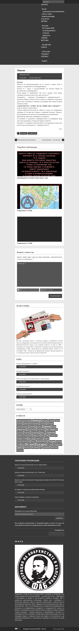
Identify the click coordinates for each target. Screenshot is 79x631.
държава (46, 447)
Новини (46, 426)
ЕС (40, 447)
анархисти (53, 435)
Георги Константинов (31, 423)
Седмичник (32, 133)
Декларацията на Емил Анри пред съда (32, 178)
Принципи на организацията (53, 11)
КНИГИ (44, 47)
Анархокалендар (48, 16)
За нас (44, 9)
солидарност (57, 444)
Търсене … (46, 2)
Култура (31, 438)
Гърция (51, 420)
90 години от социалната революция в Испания (30, 489)
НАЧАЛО (44, 5)
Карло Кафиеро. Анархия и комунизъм (27, 497)
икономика (40, 429)
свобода (43, 423)
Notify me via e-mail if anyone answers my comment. (36, 290)
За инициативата (49, 31)
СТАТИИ (44, 38)
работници (50, 423)
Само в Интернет (22, 426)
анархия (31, 426)
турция (57, 420)
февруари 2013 (25, 74)
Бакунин (46, 438)
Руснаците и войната (22, 371)
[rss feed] (39, 1)
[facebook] (28, 1)
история (49, 444)
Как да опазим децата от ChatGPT (26, 363)
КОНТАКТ (44, 57)
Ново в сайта (47, 14)
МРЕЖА (44, 21)
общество (36, 435)
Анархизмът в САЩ (24, 211)
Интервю (27, 447)
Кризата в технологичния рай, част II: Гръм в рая (30, 472)
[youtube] (34, 1)
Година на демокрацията (24, 394)
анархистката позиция (24, 420)
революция (31, 429)
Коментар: (21, 263)
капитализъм (42, 441)
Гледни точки (22, 438)
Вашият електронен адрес (24, 514)
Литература (35, 432)
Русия (53, 426)
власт (42, 432)
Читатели (54, 447)
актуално (35, 447)
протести (20, 432)
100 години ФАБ (48, 28)
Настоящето (51, 429)
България (40, 444)
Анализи (36, 420)
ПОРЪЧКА (46, 52)
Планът (33, 441)
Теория (51, 441)
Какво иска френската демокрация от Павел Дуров (32, 379)
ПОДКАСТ (45, 54)
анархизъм (21, 429)
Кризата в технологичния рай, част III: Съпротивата (31, 465)
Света (20, 447)
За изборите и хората (23, 386)
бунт (42, 435)
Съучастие (45, 19)
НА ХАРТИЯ (46, 45)
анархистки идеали (23, 441)
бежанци (27, 432)
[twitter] (31, 1)
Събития (46, 33)
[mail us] (36, 1)
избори (58, 441)
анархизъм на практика (24, 435)
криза (23, 444)
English (44, 61)
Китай (18, 444)
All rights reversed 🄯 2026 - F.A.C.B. (34, 629)
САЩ (47, 435)
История (45, 26)
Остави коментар (35, 78)
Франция (44, 420)
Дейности (46, 35)
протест (38, 426)
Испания (19, 423)
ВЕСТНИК (45, 40)
